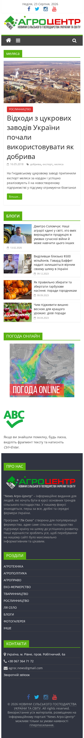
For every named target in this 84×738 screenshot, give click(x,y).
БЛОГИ (13, 216)
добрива (35, 164)
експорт (48, 164)
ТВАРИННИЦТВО (16, 594)
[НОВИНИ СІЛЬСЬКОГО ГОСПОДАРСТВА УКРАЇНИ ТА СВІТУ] (42, 17)
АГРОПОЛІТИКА (15, 573)
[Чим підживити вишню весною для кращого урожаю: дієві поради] (18, 305)
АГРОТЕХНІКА (13, 566)
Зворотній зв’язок (17, 675)
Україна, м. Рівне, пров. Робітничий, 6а (36, 654)
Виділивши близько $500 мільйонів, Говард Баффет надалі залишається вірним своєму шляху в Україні (54, 262)
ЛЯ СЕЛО (10, 607)
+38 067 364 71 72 (21, 661)
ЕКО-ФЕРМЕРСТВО (17, 587)
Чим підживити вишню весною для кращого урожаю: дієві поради (51, 309)
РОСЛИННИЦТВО (20, 109)
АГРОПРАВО (12, 580)
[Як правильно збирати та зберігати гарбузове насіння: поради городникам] (18, 282)
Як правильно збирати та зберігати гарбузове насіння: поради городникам (55, 286)
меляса (59, 164)
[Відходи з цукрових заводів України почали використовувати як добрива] (42, 63)
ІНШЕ (7, 628)
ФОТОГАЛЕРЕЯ (14, 621)
